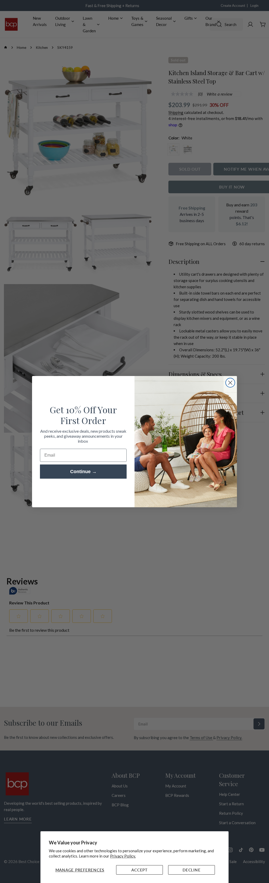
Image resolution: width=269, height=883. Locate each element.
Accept (139, 870)
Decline (191, 870)
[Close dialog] (230, 382)
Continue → (83, 471)
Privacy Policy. (123, 856)
